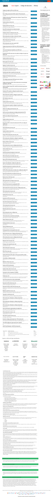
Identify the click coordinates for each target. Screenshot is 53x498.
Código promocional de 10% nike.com (25, 361)
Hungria (21, 494)
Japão (21, 493)
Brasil (19, 493)
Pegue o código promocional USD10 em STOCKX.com (34, 345)
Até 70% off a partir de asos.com (9, 315)
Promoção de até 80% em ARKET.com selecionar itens (24, 346)
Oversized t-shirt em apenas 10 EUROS (10, 272)
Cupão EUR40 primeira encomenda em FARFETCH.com (34, 361)
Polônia (17, 492)
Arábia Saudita (33, 493)
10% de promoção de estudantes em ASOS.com (12, 49)
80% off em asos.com (7, 251)
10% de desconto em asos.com (9, 205)
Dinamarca (43, 493)
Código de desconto (31, 494)
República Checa (37, 492)
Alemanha (20, 492)
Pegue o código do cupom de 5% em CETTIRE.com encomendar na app (16, 362)
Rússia (27, 494)
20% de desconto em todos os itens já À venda (12, 36)
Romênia (27, 492)
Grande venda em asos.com (8, 131)
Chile (44, 492)
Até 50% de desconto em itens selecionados (11, 279)
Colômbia (9, 493)
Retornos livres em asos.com (8, 240)
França (31, 492)
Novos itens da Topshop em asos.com (10, 68)
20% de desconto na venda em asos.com (11, 180)
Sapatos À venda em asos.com (9, 65)
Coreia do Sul (25, 493)
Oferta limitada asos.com (8, 226)
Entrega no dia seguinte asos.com (9, 244)
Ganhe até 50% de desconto (8, 265)
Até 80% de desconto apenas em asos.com (11, 152)
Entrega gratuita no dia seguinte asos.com (11, 230)
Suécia (24, 494)
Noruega (40, 493)
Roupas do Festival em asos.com (9, 75)
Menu (49, 1)
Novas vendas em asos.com (8, 141)
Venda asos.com (6, 275)
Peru (16, 493)
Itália (33, 492)
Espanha (9, 492)
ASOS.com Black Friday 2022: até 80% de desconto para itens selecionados (15, 87)
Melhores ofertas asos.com (8, 261)
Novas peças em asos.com (8, 61)
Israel (37, 493)
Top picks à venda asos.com (8, 294)
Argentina (13, 493)
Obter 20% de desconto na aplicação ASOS (11, 184)
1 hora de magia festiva (15, 344)
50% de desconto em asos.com (9, 39)
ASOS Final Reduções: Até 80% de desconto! (11, 326)
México (42, 492)
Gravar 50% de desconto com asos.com (10, 134)
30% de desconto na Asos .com (9, 312)
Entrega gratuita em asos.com (9, 222)
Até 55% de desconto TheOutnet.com (6, 360)
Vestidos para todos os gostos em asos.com (11, 72)
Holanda (24, 492)
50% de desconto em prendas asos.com (10, 155)
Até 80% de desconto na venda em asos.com (11, 166)
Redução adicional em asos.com (9, 208)
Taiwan (29, 493)
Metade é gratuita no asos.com (9, 290)
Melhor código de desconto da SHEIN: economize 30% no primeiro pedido (6, 347)
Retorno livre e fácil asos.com (8, 177)
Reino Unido (13, 492)
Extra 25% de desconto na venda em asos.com (12, 173)
